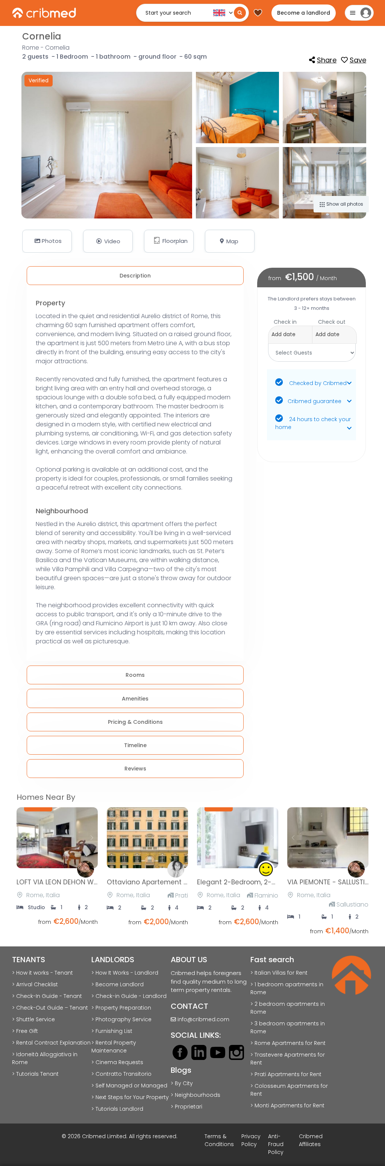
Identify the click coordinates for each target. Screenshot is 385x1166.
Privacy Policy (251, 1140)
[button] (169, 241)
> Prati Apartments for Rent (285, 1074)
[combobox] (311, 331)
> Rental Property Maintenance (113, 1046)
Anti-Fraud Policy (275, 1144)
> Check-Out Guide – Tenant (50, 1007)
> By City (182, 1083)
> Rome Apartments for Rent (288, 1043)
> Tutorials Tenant (35, 1074)
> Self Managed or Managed (129, 1085)
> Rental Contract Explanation (51, 1042)
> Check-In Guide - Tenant (47, 996)
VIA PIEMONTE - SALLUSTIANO (333, 882)
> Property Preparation (121, 1007)
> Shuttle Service (33, 1019)
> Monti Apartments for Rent (287, 1105)
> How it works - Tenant (42, 972)
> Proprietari (186, 1106)
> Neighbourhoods (195, 1095)
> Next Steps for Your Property (130, 1097)
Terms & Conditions (219, 1140)
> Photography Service (121, 1019)
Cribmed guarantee (314, 401)
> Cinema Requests (117, 1062)
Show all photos (344, 204)
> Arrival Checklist (35, 984)
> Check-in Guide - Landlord (129, 996)
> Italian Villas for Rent (279, 972)
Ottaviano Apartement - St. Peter (161, 882)
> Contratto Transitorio (121, 1074)
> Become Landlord (117, 984)
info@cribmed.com (203, 1019)
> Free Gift (25, 1031)
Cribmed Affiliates (311, 1140)
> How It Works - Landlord (124, 972)
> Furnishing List (111, 1031)
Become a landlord (303, 13)
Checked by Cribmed (317, 383)
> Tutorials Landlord (117, 1109)
